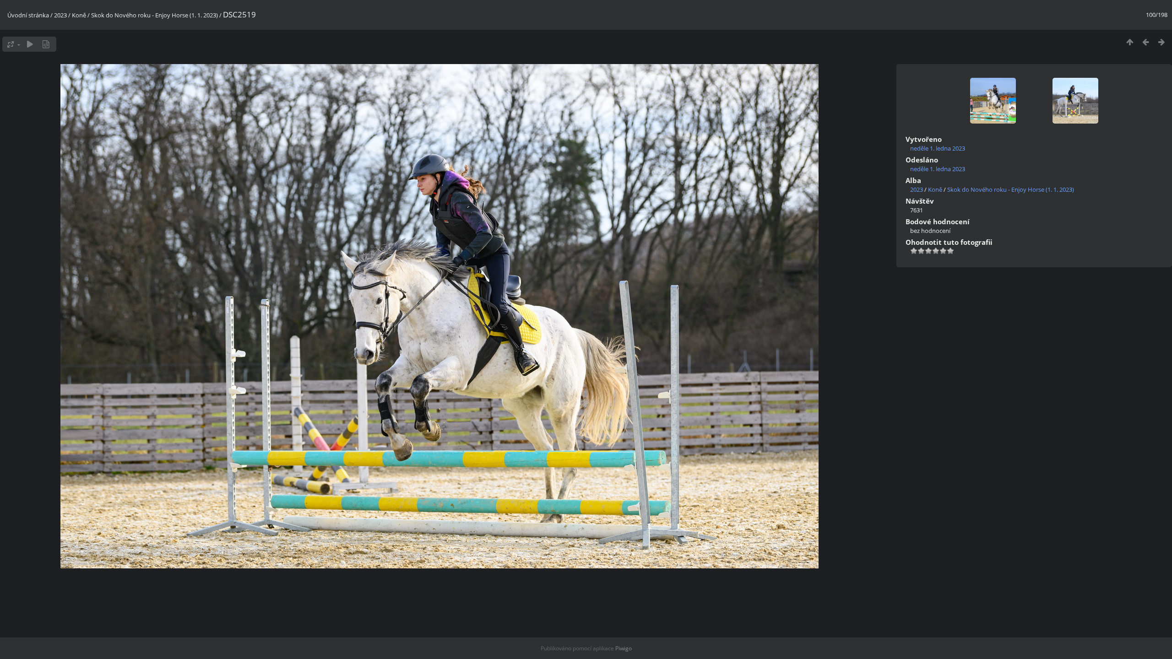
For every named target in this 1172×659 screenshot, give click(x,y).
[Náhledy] (1130, 42)
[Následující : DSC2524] (1162, 42)
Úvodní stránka (28, 15)
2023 (60, 15)
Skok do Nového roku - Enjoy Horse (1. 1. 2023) (154, 15)
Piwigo (623, 648)
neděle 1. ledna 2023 (937, 148)
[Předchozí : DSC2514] (1146, 42)
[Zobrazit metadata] (46, 44)
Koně (79, 15)
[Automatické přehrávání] (30, 44)
